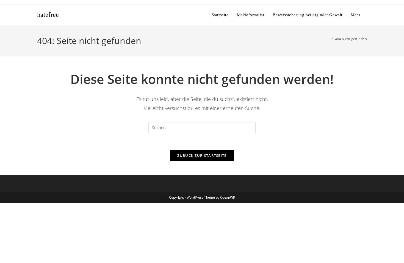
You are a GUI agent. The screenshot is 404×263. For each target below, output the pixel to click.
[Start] (328, 38)
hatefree (48, 14)
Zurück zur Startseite (201, 155)
